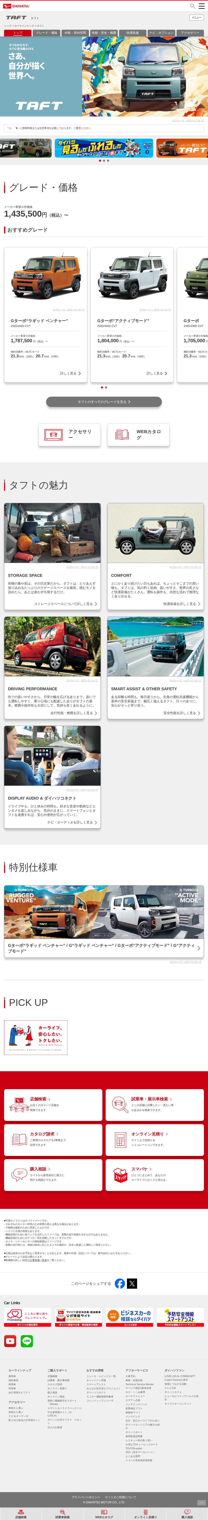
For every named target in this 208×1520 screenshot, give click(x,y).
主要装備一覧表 (38, 1260)
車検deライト (133, 1412)
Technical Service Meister (140, 1384)
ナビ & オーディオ (18, 1416)
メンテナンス (133, 1416)
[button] (192, 6)
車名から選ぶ (16, 1408)
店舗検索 (52, 1376)
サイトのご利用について (120, 1497)
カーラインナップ (24, 25)
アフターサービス (137, 1370)
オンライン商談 (56, 1396)
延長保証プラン (134, 1408)
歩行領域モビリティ (19, 1392)
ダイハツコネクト (96, 1392)
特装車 (12, 1388)
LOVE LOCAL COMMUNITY (180, 1376)
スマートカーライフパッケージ (65, 1408)
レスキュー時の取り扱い (139, 1440)
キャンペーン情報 (96, 1380)
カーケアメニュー (135, 1396)
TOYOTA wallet (134, 1448)
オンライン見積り (57, 1388)
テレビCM (170, 1388)
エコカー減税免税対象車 (100, 1396)
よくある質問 (133, 1456)
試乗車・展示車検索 (58, 1380)
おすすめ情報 (95, 1370)
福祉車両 (13, 1380)
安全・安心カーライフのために (143, 1420)
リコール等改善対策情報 (139, 1460)
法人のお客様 (55, 1427)
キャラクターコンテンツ (178, 1403)
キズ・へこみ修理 (135, 1392)
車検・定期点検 (134, 1380)
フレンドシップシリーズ (100, 1400)
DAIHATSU (33, 6)
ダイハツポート (134, 1432)
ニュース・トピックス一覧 (101, 1376)
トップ (7, 25)
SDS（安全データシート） (140, 1452)
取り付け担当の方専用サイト (24, 1420)
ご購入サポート (57, 1370)
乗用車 (12, 1376)
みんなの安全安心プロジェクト (104, 1388)
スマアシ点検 (133, 1400)
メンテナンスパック (136, 1404)
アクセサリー (17, 1402)
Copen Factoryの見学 (176, 1379)
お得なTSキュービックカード (142, 1444)
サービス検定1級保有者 (138, 1388)
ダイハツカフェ (173, 1392)
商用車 (12, 1384)
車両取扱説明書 (134, 1436)
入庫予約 (130, 1376)
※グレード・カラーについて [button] (188, 120)
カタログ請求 (55, 1384)
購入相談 (52, 1392)
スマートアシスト (96, 1384)
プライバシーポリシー (86, 1497)
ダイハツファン (174, 1370)
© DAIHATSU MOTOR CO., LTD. (104, 1502)
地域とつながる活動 (175, 1384)
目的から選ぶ (16, 1412)
